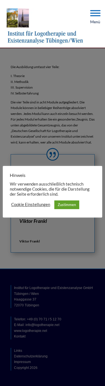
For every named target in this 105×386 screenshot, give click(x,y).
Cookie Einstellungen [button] (30, 204)
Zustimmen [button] (67, 204)
